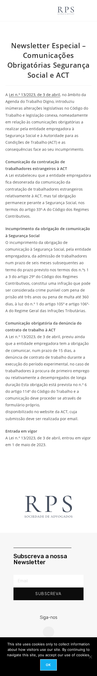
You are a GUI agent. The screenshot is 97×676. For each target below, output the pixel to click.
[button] (31, 10)
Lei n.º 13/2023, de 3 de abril (34, 94)
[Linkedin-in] (48, 632)
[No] (90, 656)
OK (48, 665)
